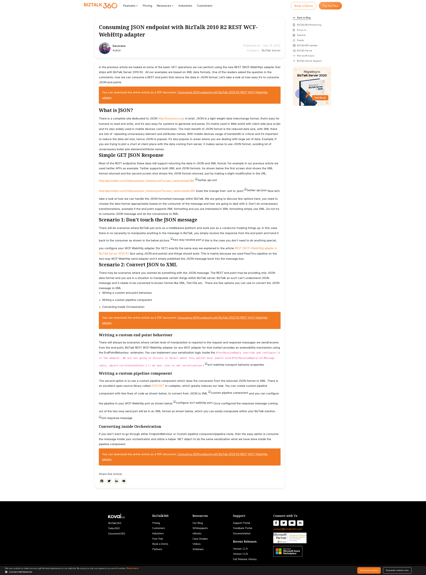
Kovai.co (301, 30)
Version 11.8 (240, 554)
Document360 (116, 533)
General (301, 35)
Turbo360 (114, 528)
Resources (164, 5)
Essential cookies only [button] (397, 570)
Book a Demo (303, 6)
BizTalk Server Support (309, 60)
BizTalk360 (114, 523)
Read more (132, 568)
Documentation (242, 533)
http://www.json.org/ (171, 118)
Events (300, 40)
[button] (71, 572)
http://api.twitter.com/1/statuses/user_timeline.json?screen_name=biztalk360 (147, 191)
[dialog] (213, 570)
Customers (204, 5)
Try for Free (330, 6)
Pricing (147, 5)
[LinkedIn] (116, 481)
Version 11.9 (240, 549)
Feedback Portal (242, 528)
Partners (157, 549)
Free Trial (157, 539)
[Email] (124, 481)
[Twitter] (109, 481)
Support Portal (241, 523)
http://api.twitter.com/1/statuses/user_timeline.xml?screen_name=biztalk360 (146, 181)
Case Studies (200, 539)
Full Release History (245, 559)
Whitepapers (200, 528)
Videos (197, 544)
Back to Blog (304, 17)
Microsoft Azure (305, 55)
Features (129, 5)
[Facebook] (102, 481)
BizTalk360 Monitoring (309, 24)
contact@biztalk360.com (287, 529)
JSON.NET (157, 386)
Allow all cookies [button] (369, 570)
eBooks (197, 533)
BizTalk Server (271, 50)
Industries (185, 5)
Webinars (198, 549)
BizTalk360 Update (307, 45)
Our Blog (198, 523)
